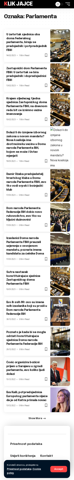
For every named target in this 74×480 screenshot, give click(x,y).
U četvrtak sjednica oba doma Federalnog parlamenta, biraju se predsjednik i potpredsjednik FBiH (26, 42)
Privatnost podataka (19, 469)
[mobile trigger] (66, 4)
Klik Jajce (18, 4)
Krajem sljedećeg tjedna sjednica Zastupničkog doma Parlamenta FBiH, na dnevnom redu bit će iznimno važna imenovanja (26, 106)
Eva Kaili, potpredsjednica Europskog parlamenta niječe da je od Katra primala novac (27, 396)
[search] (49, 4)
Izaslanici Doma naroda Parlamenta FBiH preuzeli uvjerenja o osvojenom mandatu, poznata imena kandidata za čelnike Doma (25, 246)
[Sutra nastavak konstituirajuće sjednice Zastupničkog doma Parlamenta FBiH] (60, 281)
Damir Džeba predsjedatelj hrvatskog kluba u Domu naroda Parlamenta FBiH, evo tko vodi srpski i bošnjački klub (26, 182)
